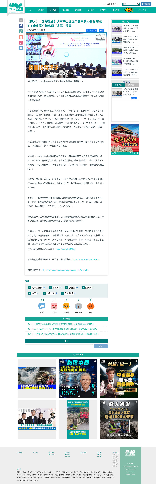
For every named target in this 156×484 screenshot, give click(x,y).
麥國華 (104, 472)
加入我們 (115, 460)
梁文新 (103, 477)
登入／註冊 (142, 10)
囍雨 (36, 480)
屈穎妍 (19, 472)
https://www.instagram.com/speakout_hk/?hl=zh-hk (65, 270)
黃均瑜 (19, 477)
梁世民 (76, 472)
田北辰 (40, 475)
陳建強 (79, 475)
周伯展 (62, 475)
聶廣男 (79, 477)
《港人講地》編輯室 (40, 472)
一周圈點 (57, 472)
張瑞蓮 (24, 472)
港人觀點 (91, 10)
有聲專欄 (78, 10)
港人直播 (65, 10)
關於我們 (115, 452)
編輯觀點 (67, 454)
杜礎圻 (69, 477)
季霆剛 (51, 475)
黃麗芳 (52, 477)
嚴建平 (58, 477)
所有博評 (99, 456)
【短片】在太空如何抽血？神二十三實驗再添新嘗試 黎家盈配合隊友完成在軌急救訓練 (62, 329)
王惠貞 (57, 475)
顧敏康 (30, 472)
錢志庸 (24, 477)
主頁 (29, 10)
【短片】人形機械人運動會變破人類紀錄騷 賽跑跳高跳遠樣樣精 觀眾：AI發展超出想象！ (63, 334)
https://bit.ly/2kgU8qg (65, 249)
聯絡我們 (115, 462)
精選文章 (25, 480)
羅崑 (108, 477)
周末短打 (64, 472)
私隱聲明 (115, 454)
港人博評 (116, 10)
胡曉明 (29, 475)
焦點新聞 (40, 10)
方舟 (95, 475)
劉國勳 (30, 477)
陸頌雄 (47, 477)
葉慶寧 (73, 475)
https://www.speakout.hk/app (86, 259)
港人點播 (53, 10)
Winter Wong (92, 477)
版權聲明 (115, 458)
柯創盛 (36, 477)
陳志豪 (19, 480)
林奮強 (31, 480)
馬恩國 (85, 475)
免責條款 (115, 456)
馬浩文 (82, 472)
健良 (74, 477)
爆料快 (115, 466)
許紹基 (98, 472)
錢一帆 (19, 475)
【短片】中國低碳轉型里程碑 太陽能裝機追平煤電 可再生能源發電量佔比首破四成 (60, 324)
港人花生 (103, 10)
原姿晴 (93, 472)
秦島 (23, 475)
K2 (99, 477)
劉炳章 (70, 472)
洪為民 (100, 475)
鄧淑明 (106, 475)
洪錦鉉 (41, 477)
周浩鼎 (34, 475)
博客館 (99, 454)
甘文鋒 (64, 477)
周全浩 (90, 475)
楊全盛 (111, 475)
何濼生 (87, 472)
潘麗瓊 (68, 475)
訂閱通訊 (146, 4)
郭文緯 (110, 472)
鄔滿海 (46, 475)
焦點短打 (50, 472)
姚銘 (112, 477)
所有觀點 (67, 456)
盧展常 (85, 477)
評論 (100, 346)
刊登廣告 (115, 464)
